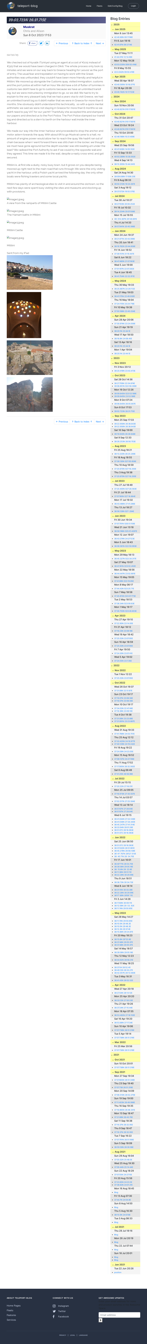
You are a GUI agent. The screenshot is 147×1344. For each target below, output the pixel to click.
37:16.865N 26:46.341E (124, 1110)
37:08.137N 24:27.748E (124, 759)
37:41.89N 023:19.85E (124, 581)
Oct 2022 (119, 682)
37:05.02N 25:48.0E (123, 1160)
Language (83, 1335)
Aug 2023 (120, 446)
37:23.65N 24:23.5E (123, 1182)
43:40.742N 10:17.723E (124, 92)
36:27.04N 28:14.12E (123, 993)
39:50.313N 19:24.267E (124, 184)
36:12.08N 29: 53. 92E (124, 906)
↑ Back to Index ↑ (82, 43)
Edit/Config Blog (115, 6)
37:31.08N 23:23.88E (123, 718)
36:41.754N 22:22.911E (124, 276)
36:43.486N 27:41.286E (124, 504)
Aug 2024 (120, 168)
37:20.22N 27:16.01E (123, 786)
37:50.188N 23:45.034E (124, 311)
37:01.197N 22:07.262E (124, 269)
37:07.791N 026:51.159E (124, 524)
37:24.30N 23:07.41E (123, 653)
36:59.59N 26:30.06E (124, 1147)
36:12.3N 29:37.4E (122, 929)
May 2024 (120, 280)
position (117, 1272)
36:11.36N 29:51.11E (123, 872)
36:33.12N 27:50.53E (123, 1000)
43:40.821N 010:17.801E (124, 109)
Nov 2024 (120, 101)
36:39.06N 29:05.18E (123, 867)
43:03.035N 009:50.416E (125, 64)
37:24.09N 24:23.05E (123, 751)
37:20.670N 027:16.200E (125, 469)
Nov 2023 (120, 363)
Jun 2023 (119, 515)
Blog (116, 1192)
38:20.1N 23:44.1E (122, 331)
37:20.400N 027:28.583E (125, 489)
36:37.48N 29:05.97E (123, 942)
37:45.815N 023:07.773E (125, 596)
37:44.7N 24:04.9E (122, 1200)
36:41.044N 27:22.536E (124, 819)
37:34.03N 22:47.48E (123, 708)
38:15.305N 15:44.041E (124, 164)
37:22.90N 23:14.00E (123, 623)
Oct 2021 (119, 1059)
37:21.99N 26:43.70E (123, 1117)
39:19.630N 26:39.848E (125, 434)
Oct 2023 (119, 375)
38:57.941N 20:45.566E (124, 226)
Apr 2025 (119, 76)
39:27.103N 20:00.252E (124, 204)
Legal (72, 1335)
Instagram (63, 1305)
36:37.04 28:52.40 (122, 967)
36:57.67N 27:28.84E (123, 809)
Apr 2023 (119, 615)
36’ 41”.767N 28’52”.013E (125, 854)
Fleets (99, 6)
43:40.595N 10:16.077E (124, 84)
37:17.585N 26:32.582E (124, 766)
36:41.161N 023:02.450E (125, 566)
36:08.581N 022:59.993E (125, 546)
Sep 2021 (119, 1072)
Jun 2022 (119, 837)
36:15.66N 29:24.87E (123, 932)
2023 (116, 358)
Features (11, 1315)
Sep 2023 (120, 415)
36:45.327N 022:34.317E (125, 559)
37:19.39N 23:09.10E (123, 711)
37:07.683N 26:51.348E (124, 1080)
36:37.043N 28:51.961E (124, 848)
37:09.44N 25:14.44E (123, 1167)
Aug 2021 (119, 1151)
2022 (116, 665)
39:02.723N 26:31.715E (124, 411)
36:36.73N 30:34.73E (123, 882)
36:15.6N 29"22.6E (122, 939)
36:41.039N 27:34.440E (124, 822)
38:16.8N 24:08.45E (123, 339)
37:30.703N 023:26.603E (125, 611)
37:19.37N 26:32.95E (123, 1125)
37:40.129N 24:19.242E (124, 744)
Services (11, 1319)
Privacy (62, 1335)
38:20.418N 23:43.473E (124, 371)
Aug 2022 (120, 725)
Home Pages (14, 1305)
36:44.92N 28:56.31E (123, 960)
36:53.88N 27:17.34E (123, 1023)
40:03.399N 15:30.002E (125, 157)
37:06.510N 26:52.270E (124, 1095)
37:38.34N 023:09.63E (124, 603)
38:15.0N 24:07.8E (122, 1215)
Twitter (61, 1311)
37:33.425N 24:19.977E (124, 741)
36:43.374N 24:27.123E (124, 539)
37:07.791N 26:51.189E (124, 1140)
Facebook (63, 1316)
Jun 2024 (119, 231)
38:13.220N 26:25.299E (125, 454)
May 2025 (120, 49)
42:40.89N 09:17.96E (123, 37)
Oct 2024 (119, 113)
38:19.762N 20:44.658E (124, 246)
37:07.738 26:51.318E (123, 1087)
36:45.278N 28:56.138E (124, 851)
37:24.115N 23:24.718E (124, 304)
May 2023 (120, 550)
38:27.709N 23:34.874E (124, 383)
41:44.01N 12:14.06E (123, 57)
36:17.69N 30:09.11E (123, 903)
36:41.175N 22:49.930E (124, 296)
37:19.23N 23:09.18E (123, 631)
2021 (116, 1054)
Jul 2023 (119, 480)
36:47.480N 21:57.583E (124, 261)
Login (133, 6)
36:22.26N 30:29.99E (124, 875)
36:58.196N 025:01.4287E (125, 531)
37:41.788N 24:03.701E (124, 734)
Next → (100, 43)
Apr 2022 (119, 984)
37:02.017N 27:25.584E (124, 801)
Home (88, 6)
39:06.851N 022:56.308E (125, 386)
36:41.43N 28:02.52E (123, 980)
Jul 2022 (119, 778)
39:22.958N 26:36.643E (125, 424)
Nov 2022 (120, 670)
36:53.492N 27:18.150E (124, 1015)
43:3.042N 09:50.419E (124, 72)
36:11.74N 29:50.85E (123, 908)
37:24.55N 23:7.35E (123, 661)
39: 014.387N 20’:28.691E (125, 219)
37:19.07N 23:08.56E (123, 698)
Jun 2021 (119, 1264)
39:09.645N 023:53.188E (125, 393)
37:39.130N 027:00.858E (125, 461)
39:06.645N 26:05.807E (125, 404)
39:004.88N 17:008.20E (124, 176)
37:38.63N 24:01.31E (123, 1185)
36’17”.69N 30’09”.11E (123, 895)
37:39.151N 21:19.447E (124, 254)
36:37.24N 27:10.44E (123, 1008)
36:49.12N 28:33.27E (123, 970)
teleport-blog (27, 5)
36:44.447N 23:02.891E (124, 574)
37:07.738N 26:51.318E (124, 1030)
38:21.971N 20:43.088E (124, 239)
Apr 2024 (119, 315)
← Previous (62, 43)
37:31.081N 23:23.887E (124, 721)
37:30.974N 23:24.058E (124, 324)
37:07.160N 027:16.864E (125, 496)
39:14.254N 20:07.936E (124, 211)
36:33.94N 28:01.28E (123, 827)
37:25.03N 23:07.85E (123, 638)
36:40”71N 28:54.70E (123, 864)
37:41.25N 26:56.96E (123, 774)
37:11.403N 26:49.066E (124, 1102)
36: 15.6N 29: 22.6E (123, 869)
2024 (116, 96)
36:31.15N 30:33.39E (123, 890)
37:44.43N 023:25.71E (124, 589)
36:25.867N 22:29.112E (124, 289)
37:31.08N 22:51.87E (123, 691)
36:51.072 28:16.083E (124, 830)
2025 (116, 24)
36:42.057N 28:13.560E (124, 973)
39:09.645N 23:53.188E (124, 396)
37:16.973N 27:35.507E (124, 794)
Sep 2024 (120, 141)
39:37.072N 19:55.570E (124, 191)
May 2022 (120, 912)
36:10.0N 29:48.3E (122, 924)
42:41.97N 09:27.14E (123, 45)
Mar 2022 (120, 1042)
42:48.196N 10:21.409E (124, 137)
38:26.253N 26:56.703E (125, 441)
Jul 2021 (119, 1226)
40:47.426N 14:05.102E (124, 149)
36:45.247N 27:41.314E (124, 825)
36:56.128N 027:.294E (124, 511)
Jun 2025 (119, 29)
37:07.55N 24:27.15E (123, 1175)
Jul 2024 (119, 196)
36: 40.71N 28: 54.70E (124, 856)
